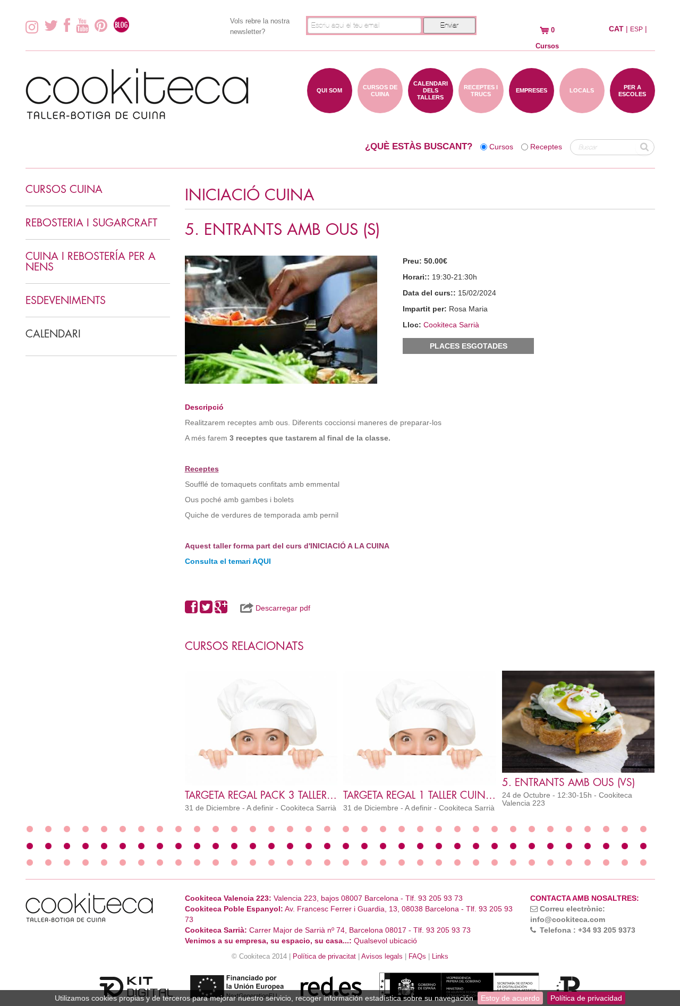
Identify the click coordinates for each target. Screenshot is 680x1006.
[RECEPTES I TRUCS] (481, 108)
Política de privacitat (324, 956)
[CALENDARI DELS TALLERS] (430, 108)
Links (440, 956)
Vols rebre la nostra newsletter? (260, 26)
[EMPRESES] (531, 108)
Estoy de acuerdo (510, 998)
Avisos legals (382, 956)
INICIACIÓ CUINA (249, 195)
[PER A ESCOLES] (632, 108)
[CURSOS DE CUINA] (380, 108)
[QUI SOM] (329, 108)
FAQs (417, 956)
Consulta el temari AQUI (228, 561)
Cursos (501, 146)
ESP (636, 29)
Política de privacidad (586, 998)
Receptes (546, 146)
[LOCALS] (582, 108)
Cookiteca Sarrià (451, 324)
